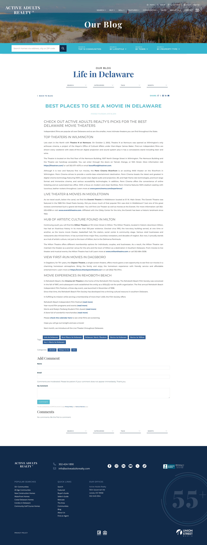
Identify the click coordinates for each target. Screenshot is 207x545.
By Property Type (167, 49)
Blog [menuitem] (163, 10)
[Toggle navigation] (197, 10)
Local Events (175, 5)
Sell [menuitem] (120, 10)
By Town (141, 49)
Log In (188, 5)
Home (152, 5)
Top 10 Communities (89, 49)
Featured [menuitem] (133, 10)
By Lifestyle (117, 49)
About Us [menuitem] (174, 10)
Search (162, 5)
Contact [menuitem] (189, 10)
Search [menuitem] (100, 10)
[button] (63, 48)
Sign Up (196, 5)
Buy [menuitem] (111, 10)
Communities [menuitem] (149, 10)
